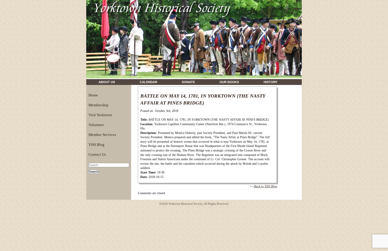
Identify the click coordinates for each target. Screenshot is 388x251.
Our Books (229, 82)
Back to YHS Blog (265, 186)
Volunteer (96, 125)
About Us (107, 82)
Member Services (102, 135)
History (270, 82)
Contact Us (97, 154)
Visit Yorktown (100, 115)
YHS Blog (96, 144)
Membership (98, 105)
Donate (188, 82)
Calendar (148, 82)
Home (93, 95)
